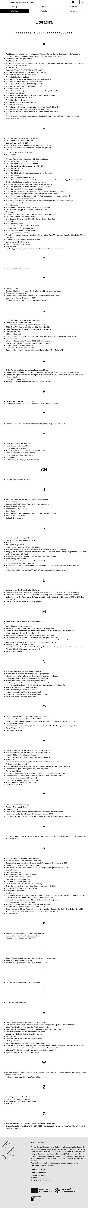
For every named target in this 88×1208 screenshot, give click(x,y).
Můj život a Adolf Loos (14, 651)
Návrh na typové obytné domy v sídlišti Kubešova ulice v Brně (28, 683)
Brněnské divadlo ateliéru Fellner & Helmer (22, 138)
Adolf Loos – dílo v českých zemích (19, 59)
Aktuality (44, 11)
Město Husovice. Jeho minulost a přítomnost (22, 633)
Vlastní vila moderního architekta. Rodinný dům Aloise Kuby (28, 1043)
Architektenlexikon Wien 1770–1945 (19, 98)
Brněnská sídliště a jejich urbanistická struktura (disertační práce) (30, 173)
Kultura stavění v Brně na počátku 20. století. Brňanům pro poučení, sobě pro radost (37, 570)
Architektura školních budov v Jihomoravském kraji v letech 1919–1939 (32, 112)
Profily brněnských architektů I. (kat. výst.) (21, 778)
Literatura (14, 11)
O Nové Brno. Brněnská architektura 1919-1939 (23, 719)
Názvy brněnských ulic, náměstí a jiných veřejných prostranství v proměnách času (36, 685)
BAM (32, 1142)
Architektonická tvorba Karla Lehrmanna (21, 102)
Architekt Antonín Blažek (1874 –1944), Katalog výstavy (26, 72)
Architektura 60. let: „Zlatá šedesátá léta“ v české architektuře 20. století (32, 107)
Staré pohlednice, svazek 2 (16, 891)
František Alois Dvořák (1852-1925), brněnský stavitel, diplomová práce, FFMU (34, 404)
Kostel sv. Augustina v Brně (16, 559)
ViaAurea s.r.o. (42, 1178)
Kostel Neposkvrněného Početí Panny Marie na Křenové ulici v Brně (31, 556)
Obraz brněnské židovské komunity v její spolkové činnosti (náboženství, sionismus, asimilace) (40, 721)
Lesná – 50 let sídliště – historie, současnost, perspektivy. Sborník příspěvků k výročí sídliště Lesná (42, 592)
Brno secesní (11, 212)
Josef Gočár (10, 511)
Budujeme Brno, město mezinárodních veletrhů (23, 240)
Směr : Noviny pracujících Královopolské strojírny (24, 884)
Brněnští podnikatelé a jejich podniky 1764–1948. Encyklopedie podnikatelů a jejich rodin (38, 196)
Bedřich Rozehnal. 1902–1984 (17, 143)
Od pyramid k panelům (14, 723)
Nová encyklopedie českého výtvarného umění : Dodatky (27, 694)
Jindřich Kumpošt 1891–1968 (16, 509)
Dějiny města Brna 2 (13, 334)
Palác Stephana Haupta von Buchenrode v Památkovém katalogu (30, 750)
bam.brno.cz (41, 1175)
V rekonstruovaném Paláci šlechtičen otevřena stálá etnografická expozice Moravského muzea (41, 1025)
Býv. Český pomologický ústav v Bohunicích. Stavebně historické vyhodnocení (34, 249)
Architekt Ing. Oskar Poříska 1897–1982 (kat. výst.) (24, 84)
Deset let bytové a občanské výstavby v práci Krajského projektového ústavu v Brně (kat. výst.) (41, 336)
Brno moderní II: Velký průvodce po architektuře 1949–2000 (28, 207)
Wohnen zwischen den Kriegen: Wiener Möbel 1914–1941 (27, 1077)
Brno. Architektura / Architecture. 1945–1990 (22, 141)
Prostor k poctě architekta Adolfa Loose (21, 782)
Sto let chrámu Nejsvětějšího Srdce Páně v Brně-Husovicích (28, 904)
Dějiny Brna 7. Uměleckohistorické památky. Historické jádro (28, 327)
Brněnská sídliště (12, 170)
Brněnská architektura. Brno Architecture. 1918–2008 (25, 166)
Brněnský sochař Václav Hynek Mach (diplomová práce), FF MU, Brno (31, 193)
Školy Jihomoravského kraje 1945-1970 (20, 938)
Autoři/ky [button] (73, 7)
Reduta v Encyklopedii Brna (16, 807)
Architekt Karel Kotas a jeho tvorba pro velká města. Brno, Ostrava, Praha (33, 91)
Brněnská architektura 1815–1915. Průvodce (22, 161)
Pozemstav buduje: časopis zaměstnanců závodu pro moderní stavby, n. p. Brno (35, 773)
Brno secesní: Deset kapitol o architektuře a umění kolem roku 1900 (31, 214)
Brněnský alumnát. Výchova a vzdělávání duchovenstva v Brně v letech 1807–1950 (36, 191)
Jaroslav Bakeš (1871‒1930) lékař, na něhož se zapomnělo (27, 504)
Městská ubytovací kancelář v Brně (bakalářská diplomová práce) (30, 635)
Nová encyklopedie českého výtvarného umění (23, 692)
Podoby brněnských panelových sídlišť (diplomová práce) (27, 769)
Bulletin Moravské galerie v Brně (18, 242)
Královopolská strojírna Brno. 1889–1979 (20, 563)
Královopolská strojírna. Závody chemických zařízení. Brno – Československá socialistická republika (42, 565)
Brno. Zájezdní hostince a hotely (18, 233)
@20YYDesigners (44, 1180)
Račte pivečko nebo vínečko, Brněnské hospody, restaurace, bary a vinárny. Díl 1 (35, 812)
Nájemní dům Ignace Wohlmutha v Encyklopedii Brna (25, 680)
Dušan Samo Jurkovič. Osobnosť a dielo (20, 348)
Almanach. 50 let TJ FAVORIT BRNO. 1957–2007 (24, 70)
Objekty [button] (44, 7)
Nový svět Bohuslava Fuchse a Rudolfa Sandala (23, 671)
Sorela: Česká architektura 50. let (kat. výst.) (22, 888)
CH (35, 33)
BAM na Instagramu (38, 1172)
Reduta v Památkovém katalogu (17, 805)
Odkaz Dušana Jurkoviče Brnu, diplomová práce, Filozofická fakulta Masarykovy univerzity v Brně (41, 726)
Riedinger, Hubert (12, 809)
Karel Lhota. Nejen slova (15, 545)
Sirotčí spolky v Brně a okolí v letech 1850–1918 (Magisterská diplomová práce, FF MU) (38, 868)
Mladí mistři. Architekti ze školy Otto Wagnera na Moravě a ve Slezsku (31, 642)
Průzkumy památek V (14, 785)
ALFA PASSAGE (12, 68)
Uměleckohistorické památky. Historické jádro (23, 983)
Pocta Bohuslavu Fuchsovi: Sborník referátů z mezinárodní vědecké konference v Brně (38, 766)
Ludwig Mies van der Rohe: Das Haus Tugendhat (24, 601)
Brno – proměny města (14, 223)
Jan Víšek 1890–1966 (13, 502)
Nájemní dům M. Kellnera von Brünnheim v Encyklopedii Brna (28, 673)
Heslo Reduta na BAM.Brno (16, 448)
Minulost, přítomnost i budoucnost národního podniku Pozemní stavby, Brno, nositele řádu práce (41, 640)
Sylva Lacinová (11, 914)
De (86, 2)
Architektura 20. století (14, 105)
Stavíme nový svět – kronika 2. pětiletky (20, 902)
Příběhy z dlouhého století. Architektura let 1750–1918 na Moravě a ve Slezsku (34, 776)
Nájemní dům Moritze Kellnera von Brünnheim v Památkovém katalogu (32, 676)
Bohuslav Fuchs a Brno (14, 157)
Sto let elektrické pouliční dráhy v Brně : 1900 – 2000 (25, 907)
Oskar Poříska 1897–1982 (15, 728)
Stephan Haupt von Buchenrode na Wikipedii (22, 858)
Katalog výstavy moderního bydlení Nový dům (23, 547)
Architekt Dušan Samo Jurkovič (17, 77)
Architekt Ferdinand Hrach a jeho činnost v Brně (24, 82)
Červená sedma (12, 289)
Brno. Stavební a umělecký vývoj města (20, 230)
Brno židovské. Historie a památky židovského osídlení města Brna (30, 219)
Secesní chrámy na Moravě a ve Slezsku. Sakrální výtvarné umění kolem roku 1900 (36, 863)
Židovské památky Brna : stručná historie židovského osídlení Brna (30, 1124)
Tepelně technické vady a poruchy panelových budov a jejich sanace (31, 958)
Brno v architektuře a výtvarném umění (20, 217)
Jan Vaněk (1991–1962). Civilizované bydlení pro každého (27, 499)
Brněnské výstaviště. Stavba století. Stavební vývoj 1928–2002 (29, 184)
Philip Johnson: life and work (16, 764)
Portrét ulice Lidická (13, 771)
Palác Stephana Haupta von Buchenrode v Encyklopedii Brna (28, 752)
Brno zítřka (10, 221)
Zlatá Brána (10, 1104)
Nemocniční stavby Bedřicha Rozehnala (20, 690)
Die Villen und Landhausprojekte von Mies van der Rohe (27, 325)
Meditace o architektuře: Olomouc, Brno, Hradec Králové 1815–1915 (30, 628)
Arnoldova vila (11, 114)
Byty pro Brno (11, 246)
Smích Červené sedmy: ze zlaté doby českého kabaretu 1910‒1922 (31, 886)
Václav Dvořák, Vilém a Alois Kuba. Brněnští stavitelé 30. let (27, 1027)
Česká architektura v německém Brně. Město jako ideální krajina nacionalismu (34, 291)
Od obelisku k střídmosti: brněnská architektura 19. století (27, 716)
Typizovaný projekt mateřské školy (19, 960)
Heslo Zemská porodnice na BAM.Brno (20, 453)
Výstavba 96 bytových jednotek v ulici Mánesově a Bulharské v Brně (31, 1050)
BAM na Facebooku (38, 1170)
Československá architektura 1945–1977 (21, 298)
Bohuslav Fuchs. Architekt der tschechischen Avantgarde (27, 159)
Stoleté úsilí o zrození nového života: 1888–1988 (23, 861)
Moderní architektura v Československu (20, 644)
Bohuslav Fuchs (11, 154)
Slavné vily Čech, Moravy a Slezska (19, 877)
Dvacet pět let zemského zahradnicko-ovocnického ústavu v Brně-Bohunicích (34, 350)
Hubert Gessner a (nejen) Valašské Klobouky (22, 460)
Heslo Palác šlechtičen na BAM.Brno (19, 455)
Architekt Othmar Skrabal (15, 93)
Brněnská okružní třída (14, 168)
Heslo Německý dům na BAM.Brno (19, 446)
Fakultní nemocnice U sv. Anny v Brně (20, 401)
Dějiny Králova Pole (13, 332)
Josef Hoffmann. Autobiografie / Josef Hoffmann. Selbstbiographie (31, 513)
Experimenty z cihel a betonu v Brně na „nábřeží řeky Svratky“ (29, 381)
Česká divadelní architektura (16, 293)
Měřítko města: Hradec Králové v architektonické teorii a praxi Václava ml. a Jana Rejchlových (40, 631)
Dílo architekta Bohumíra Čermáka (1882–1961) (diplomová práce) (30, 341)
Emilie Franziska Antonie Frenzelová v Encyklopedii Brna (27, 370)
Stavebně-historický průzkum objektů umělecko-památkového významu (32, 900)
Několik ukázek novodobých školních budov (22, 687)
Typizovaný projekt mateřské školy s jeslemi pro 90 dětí (26, 963)
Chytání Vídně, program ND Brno (18, 480)
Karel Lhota (10, 542)
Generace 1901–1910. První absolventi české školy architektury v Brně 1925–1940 (36, 424)
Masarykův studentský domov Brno (19, 626)
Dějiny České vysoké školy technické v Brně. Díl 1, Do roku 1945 (29, 329)
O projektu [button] (73, 11)
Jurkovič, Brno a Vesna (14, 518)
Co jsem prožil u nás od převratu (18, 269)
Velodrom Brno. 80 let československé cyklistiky (24, 1039)
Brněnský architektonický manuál (22, 2)
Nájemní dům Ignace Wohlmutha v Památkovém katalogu (27, 678)
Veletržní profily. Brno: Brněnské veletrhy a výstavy (24, 1034)
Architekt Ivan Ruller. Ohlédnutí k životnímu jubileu (24, 86)
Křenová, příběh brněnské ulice (17, 568)
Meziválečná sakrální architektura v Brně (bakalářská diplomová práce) (32, 637)
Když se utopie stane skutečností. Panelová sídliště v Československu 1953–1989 (36, 549)
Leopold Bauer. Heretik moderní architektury (22, 590)
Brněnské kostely (12, 175)
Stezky (14, 7)
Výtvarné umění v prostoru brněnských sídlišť (22, 1052)
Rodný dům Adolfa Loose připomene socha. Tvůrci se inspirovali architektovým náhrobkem (39, 816)
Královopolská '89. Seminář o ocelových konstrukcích (25, 561)
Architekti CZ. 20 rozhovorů (16, 100)
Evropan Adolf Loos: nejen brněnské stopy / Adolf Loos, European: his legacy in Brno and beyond (42, 372)
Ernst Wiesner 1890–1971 (15, 379)
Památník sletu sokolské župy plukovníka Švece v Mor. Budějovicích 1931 (32, 762)
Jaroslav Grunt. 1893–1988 (15, 506)
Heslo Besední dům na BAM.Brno (18, 444)
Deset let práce (11, 338)
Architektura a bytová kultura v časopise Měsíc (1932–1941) (27, 109)
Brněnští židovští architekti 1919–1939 (19, 198)
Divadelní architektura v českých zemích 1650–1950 (25, 320)
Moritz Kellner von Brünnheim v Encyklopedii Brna (24, 621)
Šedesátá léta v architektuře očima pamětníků (23, 936)
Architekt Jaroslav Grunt (15, 88)
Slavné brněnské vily (13, 870)
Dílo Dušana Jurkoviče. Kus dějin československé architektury (29, 343)
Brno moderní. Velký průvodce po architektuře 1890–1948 (27, 210)
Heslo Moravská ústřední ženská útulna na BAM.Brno (25, 450)
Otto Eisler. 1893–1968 (14, 730)
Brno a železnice (12, 205)
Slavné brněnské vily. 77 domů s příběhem (21, 874)
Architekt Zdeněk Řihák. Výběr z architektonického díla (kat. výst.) (30, 95)
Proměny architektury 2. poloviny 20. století (22, 780)
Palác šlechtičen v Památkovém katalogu (21, 755)
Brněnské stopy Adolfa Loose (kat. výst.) (21, 177)
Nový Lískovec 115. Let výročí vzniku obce (21, 697)
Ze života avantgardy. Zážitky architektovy (21, 1101)
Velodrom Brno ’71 (12, 1036)
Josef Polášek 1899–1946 (15, 516)
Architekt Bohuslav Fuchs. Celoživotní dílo (21, 75)
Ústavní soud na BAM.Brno (16, 1003)
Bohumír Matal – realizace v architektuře (21, 152)
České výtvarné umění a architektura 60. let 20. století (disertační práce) (32, 296)
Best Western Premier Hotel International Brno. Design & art (28, 148)
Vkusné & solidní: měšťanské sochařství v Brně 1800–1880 (27, 1022)
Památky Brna (11, 759)
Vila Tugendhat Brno (13, 1041)
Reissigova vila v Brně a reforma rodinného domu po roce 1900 (29, 814)
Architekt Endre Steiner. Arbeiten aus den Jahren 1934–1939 (28, 79)
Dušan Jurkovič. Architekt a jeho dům (19, 345)
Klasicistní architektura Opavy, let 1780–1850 (22, 538)
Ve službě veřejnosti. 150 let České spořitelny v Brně (25, 1032)
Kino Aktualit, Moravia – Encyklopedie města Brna (24, 540)
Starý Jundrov (11, 893)
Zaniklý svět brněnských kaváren (18, 1099)
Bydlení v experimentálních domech (19, 244)
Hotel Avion (10, 457)
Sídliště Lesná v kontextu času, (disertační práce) (24, 865)
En (82, 2)
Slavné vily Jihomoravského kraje (18, 879)
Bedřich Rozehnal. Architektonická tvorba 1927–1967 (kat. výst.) (29, 145)
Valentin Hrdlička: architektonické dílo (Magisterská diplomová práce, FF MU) (34, 1029)
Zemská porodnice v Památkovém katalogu (22, 1097)
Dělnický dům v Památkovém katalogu (20, 322)
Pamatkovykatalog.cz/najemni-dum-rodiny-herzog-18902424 (28, 757)
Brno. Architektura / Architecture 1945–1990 (22, 226)
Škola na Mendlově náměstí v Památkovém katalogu (25, 934)
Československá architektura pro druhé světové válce (26, 300)
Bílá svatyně (10, 150)
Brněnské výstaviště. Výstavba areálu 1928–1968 (24, 189)
